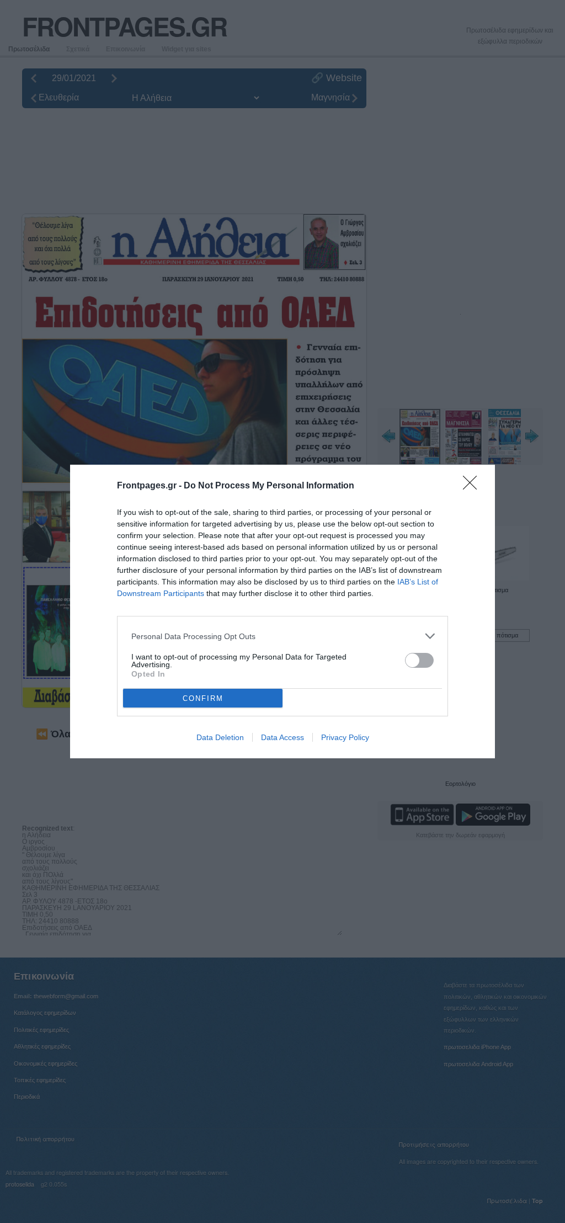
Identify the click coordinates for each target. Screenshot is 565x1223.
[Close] (473, 486)
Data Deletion (220, 737)
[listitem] (282, 636)
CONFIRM (203, 698)
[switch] (419, 660)
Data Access (282, 737)
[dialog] (282, 611)
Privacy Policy (345, 737)
